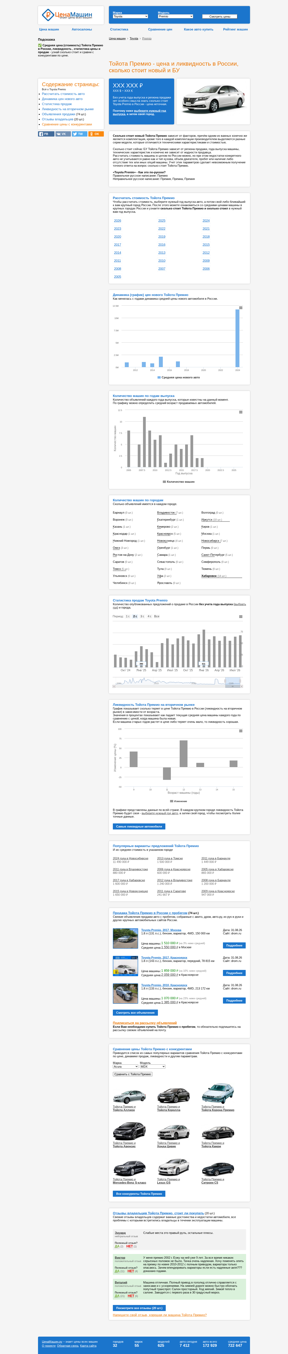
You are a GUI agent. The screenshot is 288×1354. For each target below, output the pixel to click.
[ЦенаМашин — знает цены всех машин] (67, 20)
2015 (206, 245)
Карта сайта (88, 1345)
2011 (117, 261)
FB (45, 134)
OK (95, 134)
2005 (117, 277)
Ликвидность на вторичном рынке (68, 109)
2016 (161, 245)
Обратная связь (68, 1345)
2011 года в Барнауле (215, 858)
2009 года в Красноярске (218, 891)
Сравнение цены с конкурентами (67, 124)
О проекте (49, 1345)
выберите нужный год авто (160, 813)
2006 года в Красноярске (173, 869)
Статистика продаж (57, 104)
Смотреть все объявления (135, 1012)
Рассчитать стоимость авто (63, 94)
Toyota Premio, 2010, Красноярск (164, 985)
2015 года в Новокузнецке (130, 891)
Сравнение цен (160, 29)
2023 (117, 229)
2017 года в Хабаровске (129, 880)
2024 (206, 221)
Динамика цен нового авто (62, 99)
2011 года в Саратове (171, 891)
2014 (117, 253)
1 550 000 (169, 947)
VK (62, 134)
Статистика (119, 29)
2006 (206, 269)
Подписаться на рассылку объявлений (145, 1023)
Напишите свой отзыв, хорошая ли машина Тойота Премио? (160, 1315)
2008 (117, 269)
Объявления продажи (58, 114)
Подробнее (234, 945)
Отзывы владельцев (57, 119)
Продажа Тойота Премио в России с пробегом (150, 913)
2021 (206, 229)
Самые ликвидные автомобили (139, 826)
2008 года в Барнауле (216, 880)
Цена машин (49, 29)
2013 (161, 253)
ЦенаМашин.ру (52, 1341)
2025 (161, 221)
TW (79, 134)
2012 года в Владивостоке (174, 880)
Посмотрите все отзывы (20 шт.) (139, 1308)
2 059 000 (169, 975)
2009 (206, 261)
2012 (206, 253)
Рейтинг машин (235, 29)
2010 (161, 261)
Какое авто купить (198, 29)
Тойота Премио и (124, 1108)
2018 (206, 237)
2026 (117, 221)
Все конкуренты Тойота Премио (139, 1193)
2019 (161, 237)
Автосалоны (82, 29)
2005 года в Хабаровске (217, 869)
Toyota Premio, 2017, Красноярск (164, 957)
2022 (161, 229)
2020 (117, 237)
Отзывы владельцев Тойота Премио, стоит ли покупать (158, 1213)
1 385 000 (169, 1002)
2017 (117, 245)
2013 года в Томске (170, 858)
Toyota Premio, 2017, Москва (161, 930)
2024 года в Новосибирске (130, 858)
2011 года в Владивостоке (130, 869)
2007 (161, 269)
